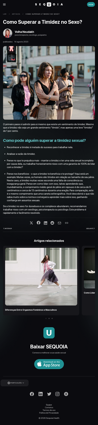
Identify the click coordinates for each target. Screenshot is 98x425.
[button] (4, 4)
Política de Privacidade (49, 413)
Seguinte (89, 228)
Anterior (8, 228)
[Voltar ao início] (49, 4)
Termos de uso (49, 410)
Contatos (49, 407)
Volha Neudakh (24, 31)
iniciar (91, 4)
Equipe (49, 405)
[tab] (46, 318)
